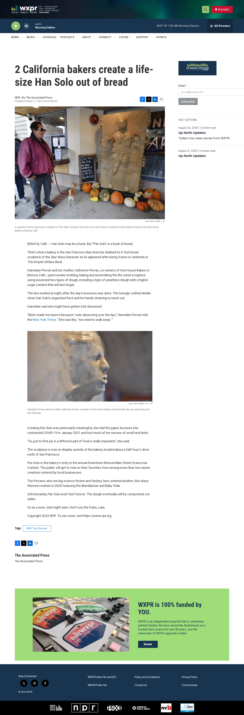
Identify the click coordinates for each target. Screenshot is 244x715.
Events (161, 37)
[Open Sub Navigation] (21, 37)
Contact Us (141, 685)
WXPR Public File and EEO (102, 677)
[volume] (26, 26)
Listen (123, 37)
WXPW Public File (97, 685)
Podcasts (67, 37)
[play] (16, 26)
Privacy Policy (189, 677)
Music (31, 37)
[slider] (32, 26)
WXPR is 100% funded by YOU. (170, 608)
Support (142, 37)
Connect (105, 37)
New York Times (44, 320)
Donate (223, 9)
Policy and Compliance (147, 677)
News (15, 37)
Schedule (50, 37)
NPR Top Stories (36, 528)
